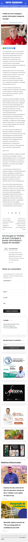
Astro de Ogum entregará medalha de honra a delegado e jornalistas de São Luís (8, 224)
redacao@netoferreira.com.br (11, 324)
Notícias (20, 22)
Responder (11, 262)
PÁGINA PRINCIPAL (13, 22)
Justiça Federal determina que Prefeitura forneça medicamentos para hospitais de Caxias (20, 224)
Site (4, 303)
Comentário (7, 280)
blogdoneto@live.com (9, 326)
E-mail (5, 297)
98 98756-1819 (13, 327)
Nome (5, 292)
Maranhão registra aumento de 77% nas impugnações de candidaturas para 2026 (14, 525)
